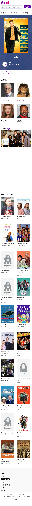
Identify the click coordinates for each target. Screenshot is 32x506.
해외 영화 (3, 13)
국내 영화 (10, 13)
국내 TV (22, 13)
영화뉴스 (27, 13)
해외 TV (16, 13)
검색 (28, 7)
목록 (3, 73)
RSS (16, 499)
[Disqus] (16, 169)
